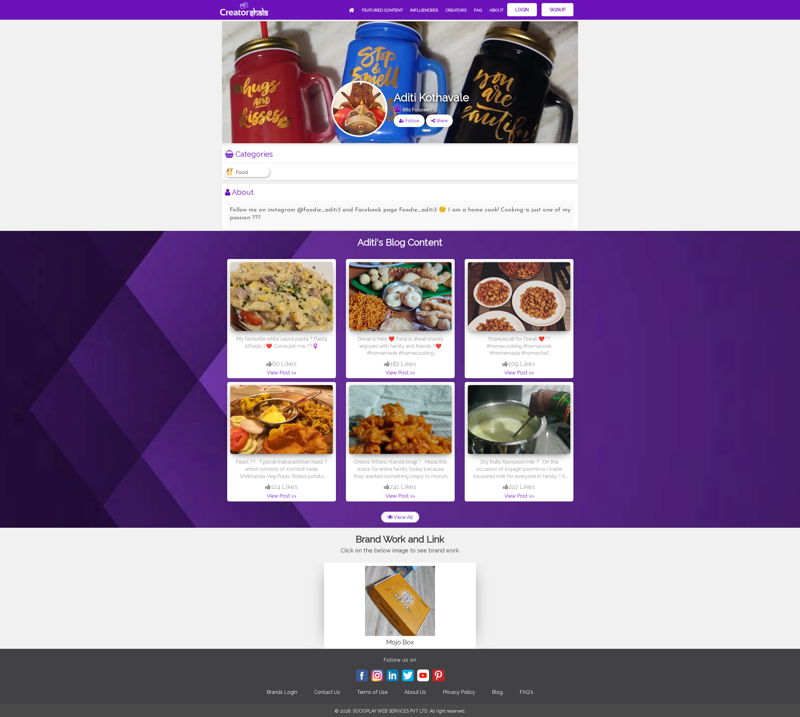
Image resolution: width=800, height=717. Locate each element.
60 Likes (284, 364)
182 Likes (403, 364)
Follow (411, 120)
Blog (497, 692)
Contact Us (327, 692)
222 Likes (522, 487)
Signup (557, 9)
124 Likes (284, 487)
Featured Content (382, 10)
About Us (415, 692)
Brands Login (282, 692)
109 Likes (521, 364)
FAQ (478, 10)
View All (403, 517)
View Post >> (281, 373)
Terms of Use (372, 692)
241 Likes (403, 487)
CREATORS (456, 10)
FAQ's (526, 692)
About (496, 10)
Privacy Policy (459, 692)
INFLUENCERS (424, 10)
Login (522, 9)
